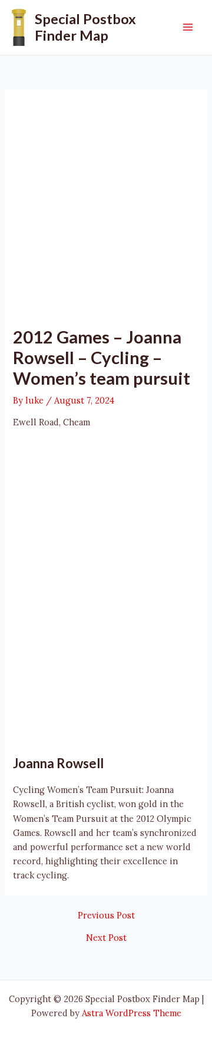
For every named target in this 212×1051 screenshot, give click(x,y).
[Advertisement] (106, 214)
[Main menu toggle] (187, 27)
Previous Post (106, 915)
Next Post (106, 938)
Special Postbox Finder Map (85, 27)
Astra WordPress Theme (131, 1013)
